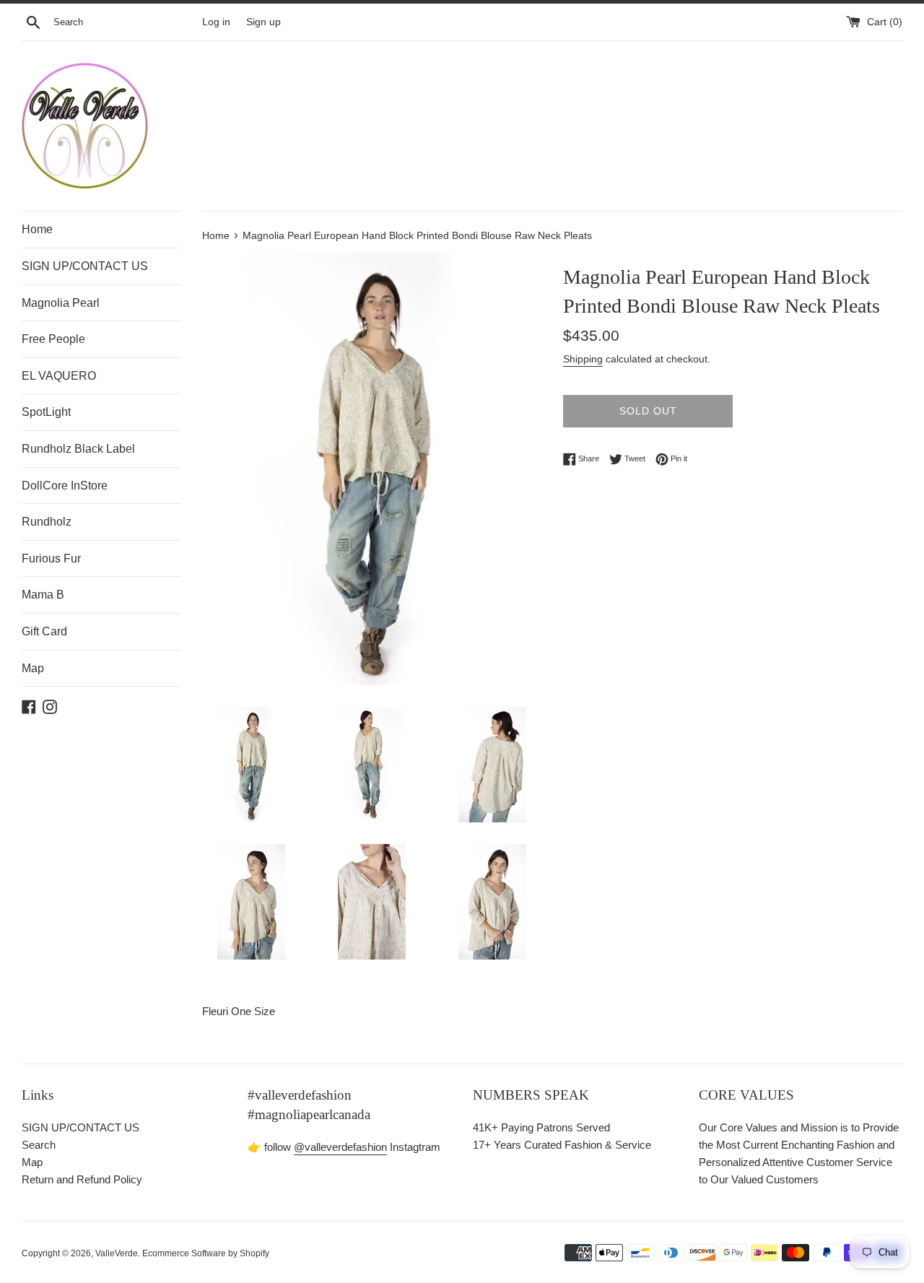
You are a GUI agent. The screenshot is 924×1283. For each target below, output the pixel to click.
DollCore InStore (65, 485)
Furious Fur (51, 558)
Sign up (263, 22)
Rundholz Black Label (78, 449)
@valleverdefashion (340, 1147)
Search (39, 1145)
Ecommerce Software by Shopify (205, 1253)
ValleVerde (116, 1253)
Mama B (43, 594)
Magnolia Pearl (61, 303)
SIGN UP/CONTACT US (85, 266)
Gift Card (44, 631)
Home (37, 229)
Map (33, 668)
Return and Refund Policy (82, 1179)
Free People (53, 339)
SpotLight (46, 412)
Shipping (583, 359)
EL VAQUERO (59, 376)
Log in (216, 22)
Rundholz (46, 522)
